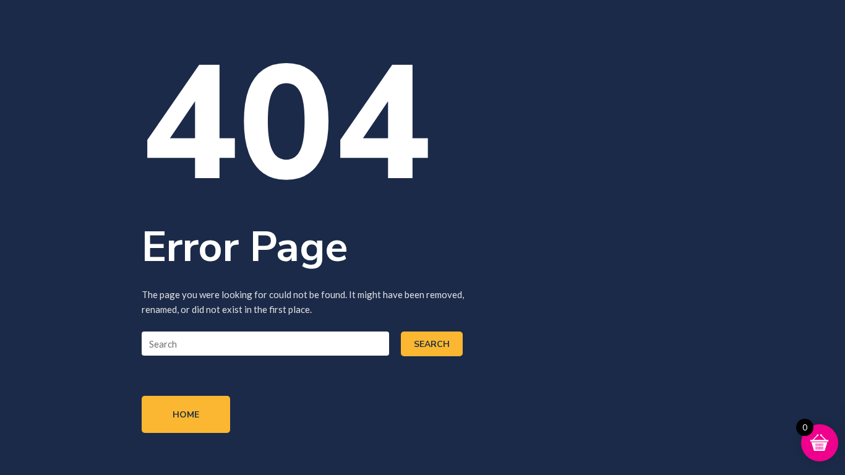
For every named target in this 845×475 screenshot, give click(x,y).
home (186, 415)
